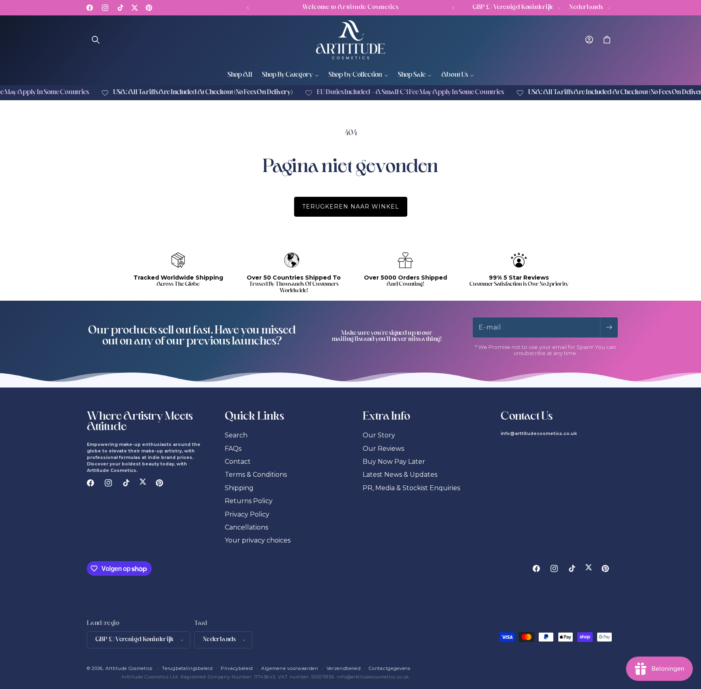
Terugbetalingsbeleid (187, 668)
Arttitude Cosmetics (129, 668)
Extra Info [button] (386, 417)
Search (236, 435)
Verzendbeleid (344, 668)
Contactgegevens (390, 668)
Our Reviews (383, 448)
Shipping (239, 488)
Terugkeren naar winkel (350, 206)
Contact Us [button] (527, 417)
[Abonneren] (609, 327)
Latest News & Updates (400, 474)
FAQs (233, 448)
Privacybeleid (237, 668)
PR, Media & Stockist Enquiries (411, 488)
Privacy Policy (247, 514)
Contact (238, 461)
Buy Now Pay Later (394, 461)
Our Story (379, 435)
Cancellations (246, 527)
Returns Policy (249, 501)
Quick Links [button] (254, 417)
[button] (96, 40)
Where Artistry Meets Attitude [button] (140, 422)
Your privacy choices (257, 540)
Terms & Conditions (256, 474)
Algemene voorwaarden (289, 668)
